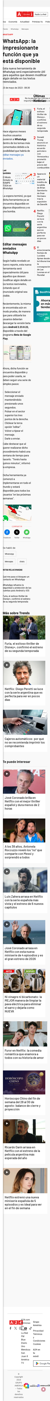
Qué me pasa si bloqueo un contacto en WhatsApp (16, 578)
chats (22, 561)
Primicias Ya (37, 22)
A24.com (25, 1319)
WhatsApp (15, 29)
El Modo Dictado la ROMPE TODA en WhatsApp (8, 183)
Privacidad (38, 1330)
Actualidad (24, 22)
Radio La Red (40, 14)
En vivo (27, 14)
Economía (13, 22)
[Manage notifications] (43, 1389)
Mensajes (25, 29)
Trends (5, 29)
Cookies (37, 1344)
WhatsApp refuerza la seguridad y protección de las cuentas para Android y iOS (17, 588)
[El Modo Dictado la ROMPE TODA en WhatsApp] (25, 178)
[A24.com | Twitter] (15, 1328)
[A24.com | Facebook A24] (10, 1328)
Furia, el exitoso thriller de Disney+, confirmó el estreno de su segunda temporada (16, 599)
